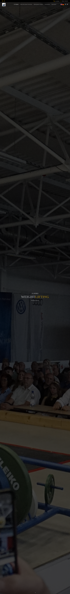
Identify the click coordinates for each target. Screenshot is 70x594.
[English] (61, 4)
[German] (63, 4)
